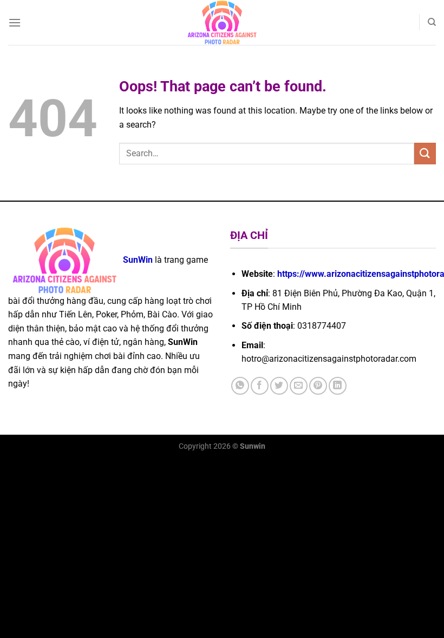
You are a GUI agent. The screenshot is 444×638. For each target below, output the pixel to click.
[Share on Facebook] (260, 386)
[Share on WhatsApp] (240, 386)
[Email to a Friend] (299, 386)
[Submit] (425, 153)
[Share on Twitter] (279, 386)
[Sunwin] (222, 22)
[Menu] (14, 22)
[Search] (432, 22)
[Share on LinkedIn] (338, 386)
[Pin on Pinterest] (318, 386)
